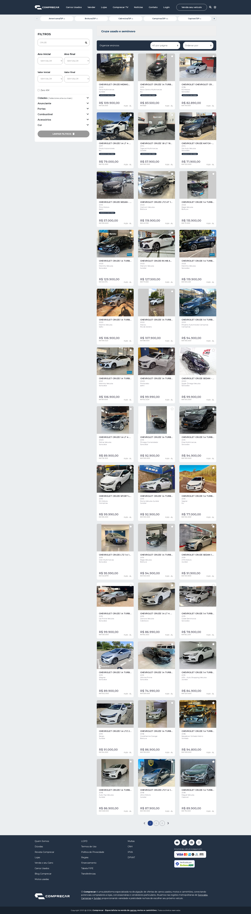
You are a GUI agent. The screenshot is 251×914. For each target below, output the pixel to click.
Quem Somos (42, 841)
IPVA (130, 852)
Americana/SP (57, 18)
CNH (130, 846)
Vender (91, 7)
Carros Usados (74, 7)
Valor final (69, 72)
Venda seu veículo (192, 7)
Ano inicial (44, 54)
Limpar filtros (62, 134)
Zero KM (45, 90)
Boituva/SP (91, 18)
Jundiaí (97, 898)
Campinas (86, 898)
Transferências (88, 873)
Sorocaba (202, 895)
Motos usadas (42, 879)
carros (133, 910)
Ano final (69, 54)
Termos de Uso (88, 846)
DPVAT (131, 857)
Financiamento (88, 863)
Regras (84, 857)
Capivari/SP (194, 18)
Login (166, 7)
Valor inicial (44, 72)
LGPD (84, 841)
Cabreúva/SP (125, 18)
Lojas (104, 7)
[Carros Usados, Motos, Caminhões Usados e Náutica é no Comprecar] (47, 7)
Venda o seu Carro (44, 863)
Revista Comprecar (44, 852)
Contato (153, 7)
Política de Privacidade (92, 852)
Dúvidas (39, 846)
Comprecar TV (120, 7)
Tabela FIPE (87, 868)
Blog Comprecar (43, 873)
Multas (131, 841)
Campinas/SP (160, 18)
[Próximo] (168, 823)
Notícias (138, 7)
